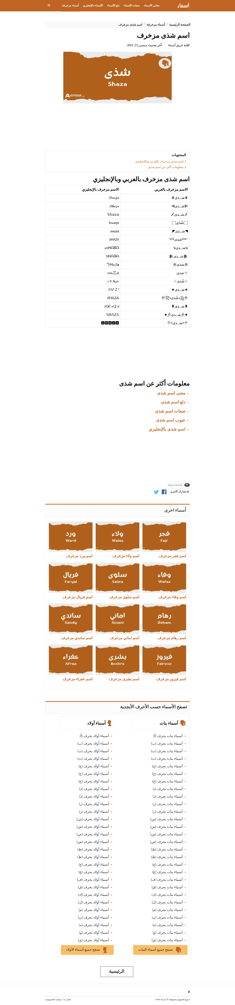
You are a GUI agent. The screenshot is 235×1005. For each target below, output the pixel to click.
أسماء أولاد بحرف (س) (93, 819)
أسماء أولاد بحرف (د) (94, 789)
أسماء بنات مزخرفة (175, 485)
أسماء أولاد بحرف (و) (94, 933)
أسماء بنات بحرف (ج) (167, 766)
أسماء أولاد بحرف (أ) (94, 736)
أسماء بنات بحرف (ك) (167, 895)
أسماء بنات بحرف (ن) (167, 917)
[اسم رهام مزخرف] (164, 618)
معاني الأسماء (152, 5)
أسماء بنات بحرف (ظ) (167, 857)
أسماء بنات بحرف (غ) (167, 872)
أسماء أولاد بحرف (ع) (94, 864)
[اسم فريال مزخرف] (71, 577)
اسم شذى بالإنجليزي (167, 429)
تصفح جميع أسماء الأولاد (83, 950)
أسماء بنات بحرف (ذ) (168, 796)
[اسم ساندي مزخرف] (71, 618)
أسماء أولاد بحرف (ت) (93, 751)
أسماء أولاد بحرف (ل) (93, 902)
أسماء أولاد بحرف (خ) (93, 781)
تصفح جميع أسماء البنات (156, 950)
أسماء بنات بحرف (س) (166, 819)
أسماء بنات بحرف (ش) (166, 827)
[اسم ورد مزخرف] (71, 536)
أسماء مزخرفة (70, 5)
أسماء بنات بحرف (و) (168, 933)
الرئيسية (116, 971)
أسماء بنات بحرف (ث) (167, 759)
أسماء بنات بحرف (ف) (167, 880)
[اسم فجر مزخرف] (164, 536)
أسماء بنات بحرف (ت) (167, 751)
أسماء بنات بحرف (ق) (167, 887)
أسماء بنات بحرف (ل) (167, 902)
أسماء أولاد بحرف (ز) (94, 812)
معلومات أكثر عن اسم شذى (165, 167)
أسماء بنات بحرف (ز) (168, 812)
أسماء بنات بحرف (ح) (167, 774)
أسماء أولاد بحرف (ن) (93, 917)
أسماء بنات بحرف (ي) (167, 940)
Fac (188, 992)
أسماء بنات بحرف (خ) (167, 781)
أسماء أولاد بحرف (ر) (94, 804)
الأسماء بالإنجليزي (93, 5)
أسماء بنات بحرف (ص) (166, 834)
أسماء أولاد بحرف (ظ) (93, 857)
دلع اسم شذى (173, 402)
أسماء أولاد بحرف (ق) (93, 887)
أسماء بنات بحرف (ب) (167, 744)
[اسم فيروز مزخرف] (164, 659)
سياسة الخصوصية (53, 999)
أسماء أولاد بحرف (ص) (93, 834)
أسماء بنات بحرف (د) (168, 789)
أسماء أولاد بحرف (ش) (93, 827)
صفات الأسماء (132, 5)
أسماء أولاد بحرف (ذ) (94, 796)
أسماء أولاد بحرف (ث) (93, 759)
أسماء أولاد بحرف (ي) (93, 940)
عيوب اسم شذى (170, 420)
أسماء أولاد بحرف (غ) (94, 872)
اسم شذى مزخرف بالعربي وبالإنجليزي (159, 161)
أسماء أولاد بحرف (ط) (93, 849)
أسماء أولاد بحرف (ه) (94, 925)
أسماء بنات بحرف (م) (167, 910)
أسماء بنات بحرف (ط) (167, 849)
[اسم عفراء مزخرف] (71, 659)
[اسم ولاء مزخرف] (117, 536)
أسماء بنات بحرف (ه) (168, 925)
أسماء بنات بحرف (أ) (168, 736)
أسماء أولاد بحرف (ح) (93, 774)
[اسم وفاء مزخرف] (164, 577)
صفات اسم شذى (170, 411)
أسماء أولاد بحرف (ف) (93, 880)
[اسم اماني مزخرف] (117, 618)
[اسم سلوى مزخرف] (117, 577)
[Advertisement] (117, 128)
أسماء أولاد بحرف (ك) (93, 895)
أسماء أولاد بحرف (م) (94, 910)
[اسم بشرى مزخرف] (117, 659)
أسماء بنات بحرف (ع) (167, 864)
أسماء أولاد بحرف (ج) (93, 766)
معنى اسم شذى (171, 393)
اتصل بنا (67, 999)
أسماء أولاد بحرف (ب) (93, 744)
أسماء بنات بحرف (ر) (168, 804)
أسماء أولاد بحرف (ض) (93, 842)
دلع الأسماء (113, 5)
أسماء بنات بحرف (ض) (166, 842)
